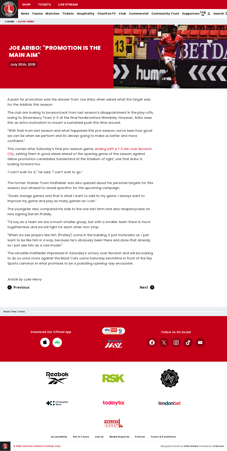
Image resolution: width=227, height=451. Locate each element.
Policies (140, 436)
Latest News (26, 21)
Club (122, 14)
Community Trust (165, 14)
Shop (26, 4)
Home (10, 21)
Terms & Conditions (163, 436)
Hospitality (86, 14)
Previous (21, 287)
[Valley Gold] (113, 423)
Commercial (139, 14)
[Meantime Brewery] (170, 378)
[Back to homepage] (9, 9)
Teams (37, 14)
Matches (52, 14)
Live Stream (68, 4)
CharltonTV (106, 14)
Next (144, 287)
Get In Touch (81, 436)
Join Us (99, 436)
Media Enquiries (119, 436)
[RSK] (113, 378)
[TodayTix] (113, 403)
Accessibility (59, 436)
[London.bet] (170, 403)
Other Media (190, 446)
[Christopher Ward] (57, 403)
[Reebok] (57, 378)
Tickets (44, 4)
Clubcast (218, 446)
